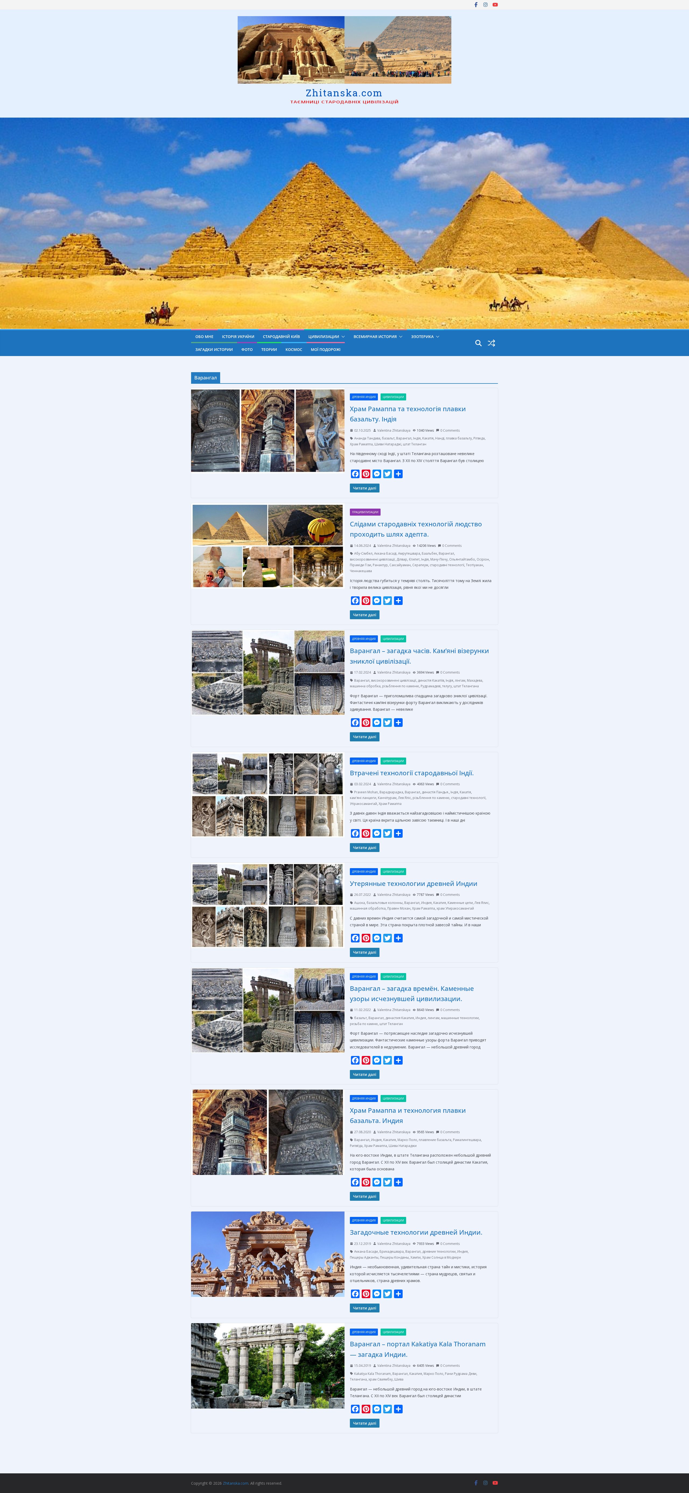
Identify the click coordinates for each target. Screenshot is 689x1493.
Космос (294, 349)
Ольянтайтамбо (462, 559)
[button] (342, 336)
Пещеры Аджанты (364, 1257)
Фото (247, 349)
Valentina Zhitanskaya (393, 430)
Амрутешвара (409, 553)
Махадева (474, 680)
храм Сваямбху (380, 1379)
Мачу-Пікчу (439, 559)
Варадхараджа (391, 792)
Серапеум (420, 565)
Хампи (415, 1257)
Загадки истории (214, 349)
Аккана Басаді (385, 553)
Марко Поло (407, 1140)
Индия (426, 902)
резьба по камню (364, 1024)
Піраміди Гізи (360, 565)
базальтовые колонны (385, 902)
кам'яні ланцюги (363, 797)
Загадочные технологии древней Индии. (416, 1232)
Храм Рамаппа (361, 444)
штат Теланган (414, 444)
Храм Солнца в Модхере (441, 1257)
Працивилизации (365, 512)
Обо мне (204, 336)
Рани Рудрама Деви (460, 1373)
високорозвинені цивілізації (372, 559)
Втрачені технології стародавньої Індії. (412, 772)
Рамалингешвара (467, 1140)
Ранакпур (380, 565)
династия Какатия (399, 1018)
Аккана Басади (366, 1251)
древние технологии (439, 1251)
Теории (269, 349)
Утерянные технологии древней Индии (413, 883)
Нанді (439, 438)
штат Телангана (466, 686)
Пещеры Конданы (394, 1257)
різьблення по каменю (400, 686)
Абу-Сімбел (363, 553)
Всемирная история (375, 336)
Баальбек (429, 553)
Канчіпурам (387, 797)
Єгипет (414, 559)
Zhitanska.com (344, 92)
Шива (398, 1379)
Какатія (428, 438)
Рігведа (479, 438)
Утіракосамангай (363, 803)
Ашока (359, 902)
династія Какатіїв (431, 680)
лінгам (460, 680)
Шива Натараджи (403, 1145)
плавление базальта (435, 1140)
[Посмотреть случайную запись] (491, 343)
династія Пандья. (435, 792)
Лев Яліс (404, 797)
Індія (417, 438)
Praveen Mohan (366, 792)
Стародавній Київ (281, 336)
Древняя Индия (364, 397)
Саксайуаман (400, 565)
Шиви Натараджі (387, 444)
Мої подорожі (325, 349)
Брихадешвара (391, 1251)
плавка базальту (459, 438)
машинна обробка (365, 686)
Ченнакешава (361, 571)
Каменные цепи (460, 902)
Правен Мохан (398, 908)
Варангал (404, 438)
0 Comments (450, 430)
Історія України (238, 336)
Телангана (358, 1379)
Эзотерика (422, 336)
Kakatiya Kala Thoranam (372, 1373)
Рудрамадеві (431, 686)
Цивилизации (323, 336)
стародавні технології (447, 565)
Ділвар (401, 559)
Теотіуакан (474, 565)
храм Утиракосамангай (455, 908)
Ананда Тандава (367, 438)
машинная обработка (368, 908)
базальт (388, 438)
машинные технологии (460, 1018)
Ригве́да (356, 1145)
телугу (447, 686)
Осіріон (483, 559)
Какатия (439, 902)
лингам (434, 1018)
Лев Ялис (481, 902)
